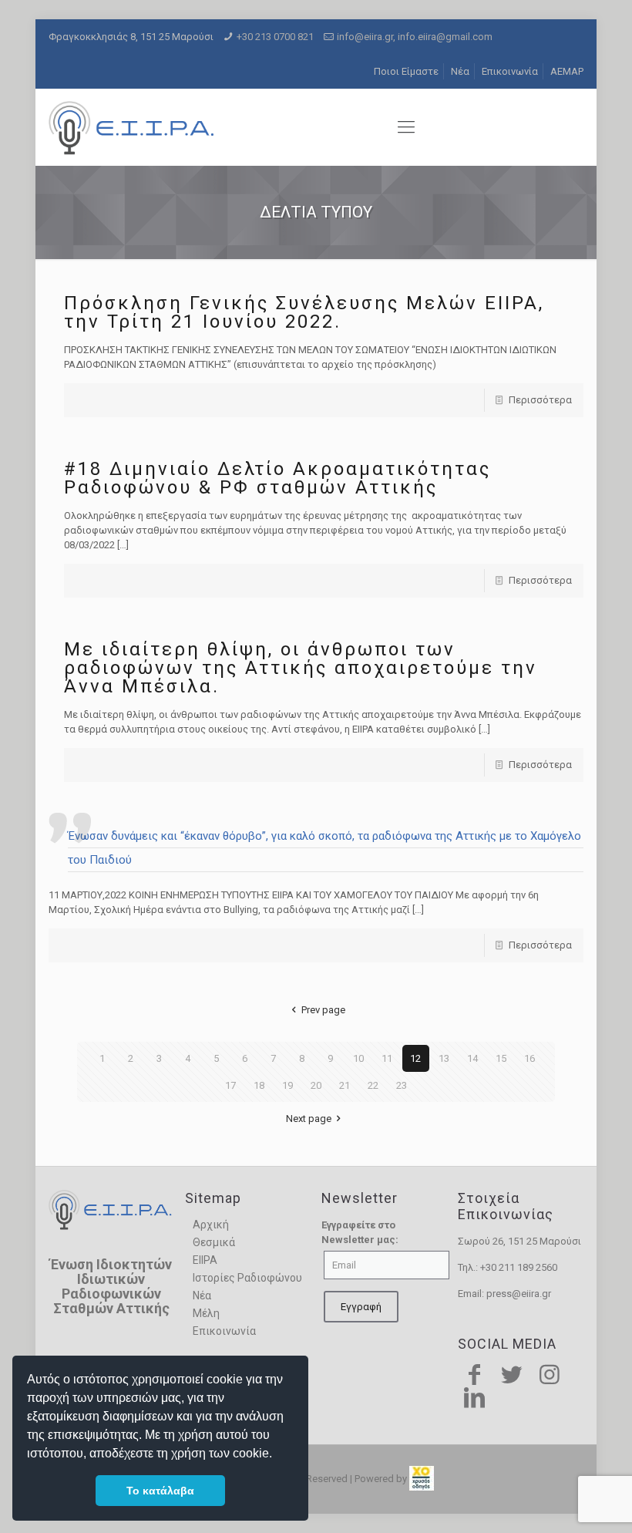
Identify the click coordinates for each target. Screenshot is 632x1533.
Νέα (460, 71)
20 (316, 1085)
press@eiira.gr (518, 1293)
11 (387, 1058)
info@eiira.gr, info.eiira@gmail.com (414, 36)
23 (401, 1085)
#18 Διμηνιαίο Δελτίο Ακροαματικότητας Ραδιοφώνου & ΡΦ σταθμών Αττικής (277, 478)
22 (373, 1085)
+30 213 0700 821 (275, 36)
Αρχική (211, 1224)
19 (287, 1085)
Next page (308, 1118)
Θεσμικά (214, 1242)
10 (358, 1058)
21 (344, 1085)
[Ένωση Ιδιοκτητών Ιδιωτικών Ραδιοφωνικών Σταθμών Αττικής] (133, 127)
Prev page (323, 1010)
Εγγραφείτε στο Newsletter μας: (359, 1232)
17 (230, 1085)
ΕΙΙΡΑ (205, 1260)
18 (259, 1085)
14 (472, 1058)
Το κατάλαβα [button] (160, 1490)
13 (444, 1058)
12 (415, 1058)
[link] (421, 1478)
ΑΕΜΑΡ (566, 71)
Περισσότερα (540, 400)
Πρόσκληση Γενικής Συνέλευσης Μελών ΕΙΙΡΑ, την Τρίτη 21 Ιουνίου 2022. (304, 312)
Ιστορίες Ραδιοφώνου (247, 1278)
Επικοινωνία (510, 71)
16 (529, 1058)
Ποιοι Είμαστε (406, 71)
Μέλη (206, 1313)
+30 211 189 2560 (518, 1267)
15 (501, 1058)
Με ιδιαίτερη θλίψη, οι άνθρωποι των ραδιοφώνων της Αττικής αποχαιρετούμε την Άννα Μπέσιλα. (300, 667)
